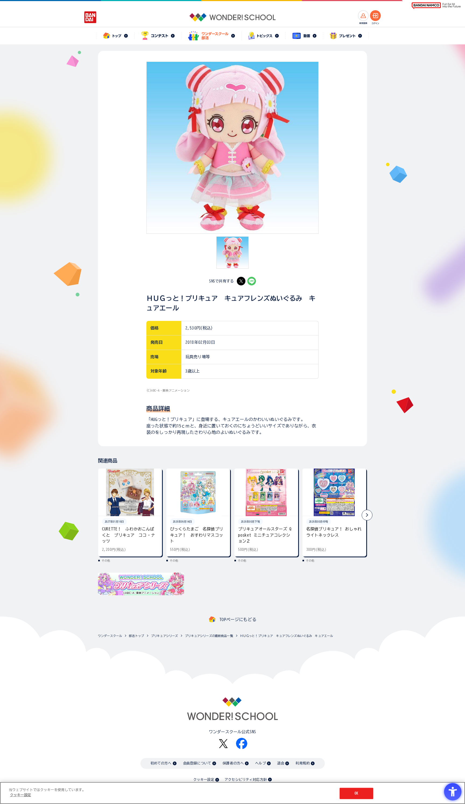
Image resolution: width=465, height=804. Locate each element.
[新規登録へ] (363, 15)
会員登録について (197, 763)
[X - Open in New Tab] (241, 281)
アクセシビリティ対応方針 (245, 779)
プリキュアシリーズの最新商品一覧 (209, 635)
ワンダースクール (110, 635)
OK (356, 793)
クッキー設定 (203, 779)
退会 (280, 763)
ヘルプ (260, 763)
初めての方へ (161, 763)
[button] (367, 515)
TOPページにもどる (237, 619)
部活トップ (136, 635)
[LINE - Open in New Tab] (251, 281)
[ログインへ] (375, 15)
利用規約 (302, 763)
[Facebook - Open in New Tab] (241, 743)
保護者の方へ (233, 763)
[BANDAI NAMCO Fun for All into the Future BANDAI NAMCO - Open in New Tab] (436, 5)
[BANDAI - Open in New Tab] (90, 17)
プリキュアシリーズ (164, 635)
